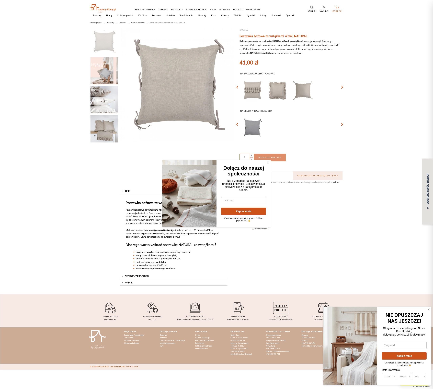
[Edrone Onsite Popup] (216, 194)
